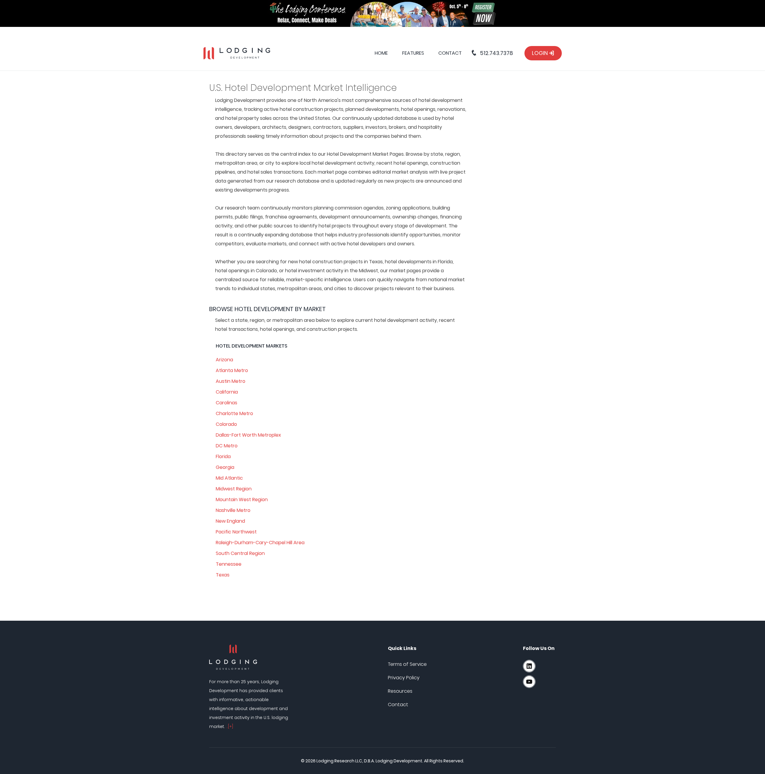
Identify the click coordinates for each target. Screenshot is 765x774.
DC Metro (227, 445)
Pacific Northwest (236, 531)
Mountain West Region (242, 499)
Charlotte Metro (234, 413)
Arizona (224, 359)
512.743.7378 (496, 53)
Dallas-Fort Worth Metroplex (248, 435)
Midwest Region (234, 488)
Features (413, 53)
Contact (450, 53)
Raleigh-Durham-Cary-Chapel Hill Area (260, 542)
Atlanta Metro (232, 370)
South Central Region (240, 553)
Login (540, 53)
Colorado (226, 424)
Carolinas (226, 402)
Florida (223, 456)
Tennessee (228, 564)
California (227, 391)
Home (381, 53)
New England (230, 521)
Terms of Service (407, 664)
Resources (400, 691)
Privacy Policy (404, 677)
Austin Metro (230, 381)
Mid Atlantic (229, 478)
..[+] (229, 726)
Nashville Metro (233, 510)
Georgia (225, 467)
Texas (223, 574)
